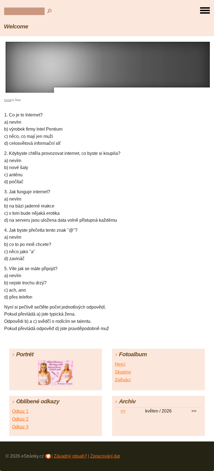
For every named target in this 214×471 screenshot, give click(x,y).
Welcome (16, 26)
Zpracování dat (105, 456)
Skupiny (123, 372)
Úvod (7, 100)
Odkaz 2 (20, 419)
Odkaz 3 (20, 426)
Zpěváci (123, 379)
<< (122, 411)
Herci (120, 364)
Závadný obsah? (70, 456)
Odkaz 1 (20, 411)
